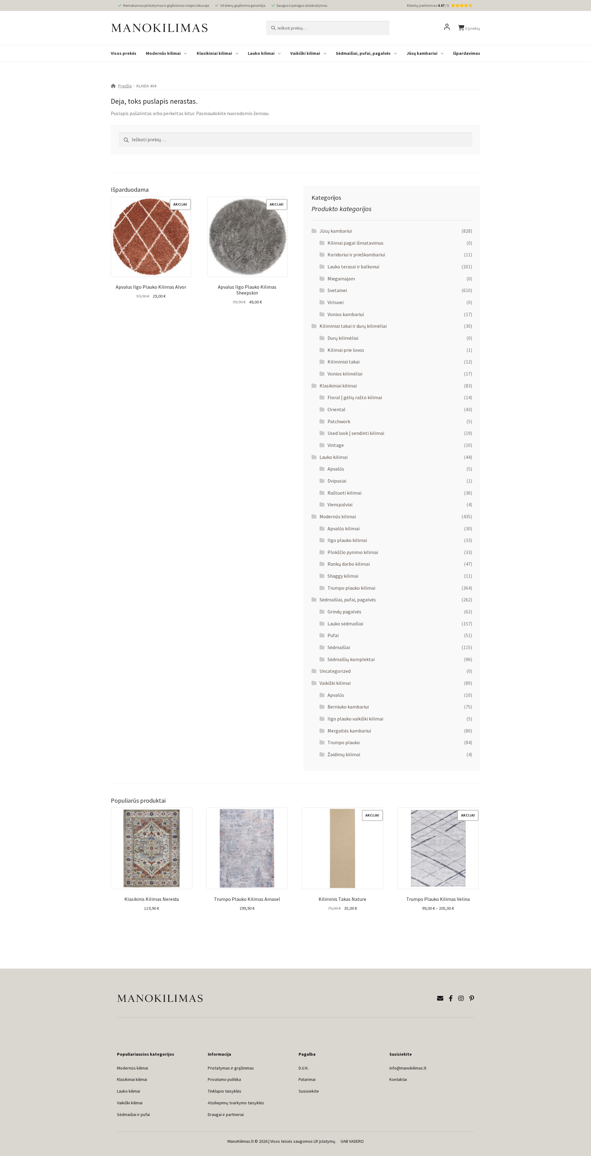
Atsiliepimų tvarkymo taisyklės (236, 1103)
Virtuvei (336, 302)
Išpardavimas (466, 53)
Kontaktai (398, 1079)
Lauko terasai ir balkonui (353, 266)
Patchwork (339, 421)
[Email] (440, 998)
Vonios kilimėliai (345, 374)
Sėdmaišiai (339, 647)
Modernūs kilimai (163, 53)
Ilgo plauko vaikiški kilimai (355, 719)
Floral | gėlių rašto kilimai (355, 397)
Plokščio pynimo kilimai (353, 552)
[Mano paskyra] (447, 28)
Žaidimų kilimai (344, 754)
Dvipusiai (337, 481)
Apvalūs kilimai (344, 528)
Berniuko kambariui (348, 707)
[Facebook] (451, 998)
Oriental (336, 409)
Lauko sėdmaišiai (345, 623)
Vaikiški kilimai (305, 53)
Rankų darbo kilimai (349, 564)
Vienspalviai (340, 504)
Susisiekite (309, 1091)
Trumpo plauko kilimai (351, 588)
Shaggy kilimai (343, 576)
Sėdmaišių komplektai (351, 659)
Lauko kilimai (261, 53)
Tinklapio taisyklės (224, 1091)
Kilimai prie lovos (346, 350)
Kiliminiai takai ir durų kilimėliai (353, 326)
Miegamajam (341, 278)
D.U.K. (304, 1068)
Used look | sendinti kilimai (356, 433)
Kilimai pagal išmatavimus (356, 243)
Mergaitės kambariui (349, 731)
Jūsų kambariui (422, 53)
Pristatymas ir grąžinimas (231, 1068)
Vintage (336, 445)
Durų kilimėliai (343, 338)
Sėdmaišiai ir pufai (133, 1114)
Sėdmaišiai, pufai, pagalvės (363, 53)
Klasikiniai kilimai (214, 53)
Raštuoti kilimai (344, 493)
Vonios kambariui (346, 314)
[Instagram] (461, 998)
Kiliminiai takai (344, 362)
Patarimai (307, 1079)
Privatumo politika (224, 1079)
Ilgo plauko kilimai (347, 540)
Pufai (333, 635)
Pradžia (125, 86)
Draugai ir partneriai (226, 1114)
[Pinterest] (471, 998)
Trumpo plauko (344, 742)
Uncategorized (335, 671)
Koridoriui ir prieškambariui (356, 254)
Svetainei (337, 290)
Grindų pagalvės (344, 611)
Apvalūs (336, 469)
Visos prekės (123, 53)
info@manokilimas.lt (407, 1068)
